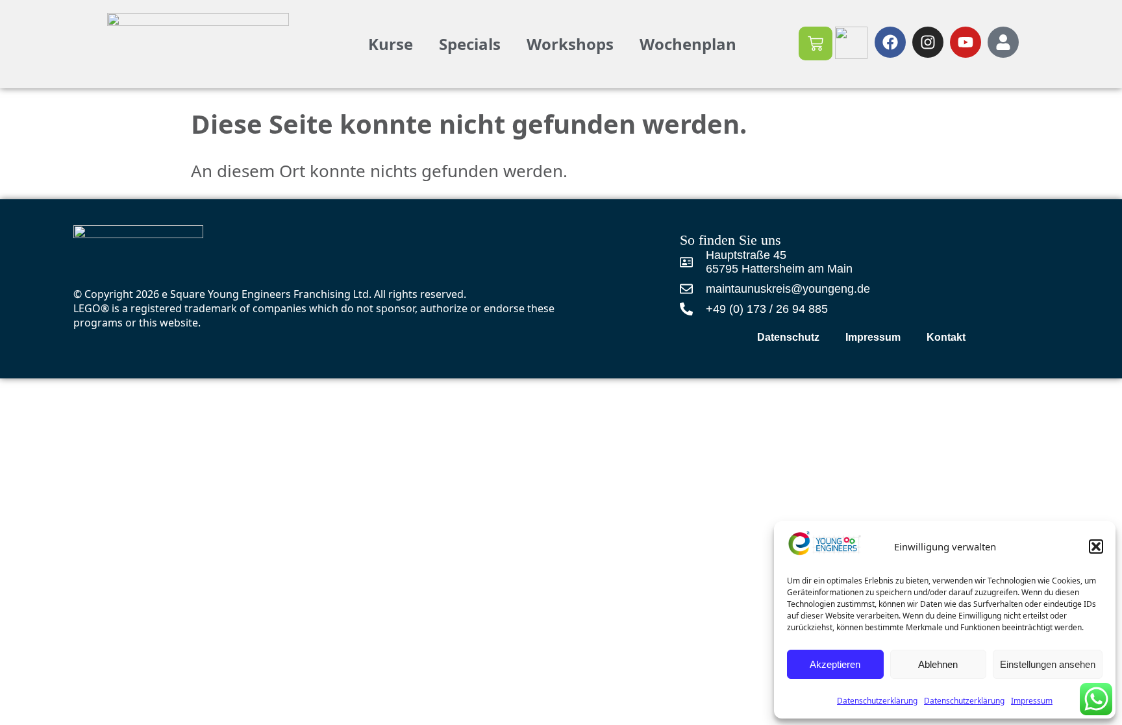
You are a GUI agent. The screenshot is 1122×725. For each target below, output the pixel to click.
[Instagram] (927, 42)
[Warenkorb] (815, 43)
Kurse (390, 44)
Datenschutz (788, 337)
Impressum (873, 337)
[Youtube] (965, 42)
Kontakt (946, 337)
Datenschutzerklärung (877, 700)
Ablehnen (938, 664)
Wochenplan (688, 44)
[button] (1096, 546)
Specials (470, 44)
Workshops (570, 44)
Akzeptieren (835, 664)
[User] (1003, 42)
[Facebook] (890, 42)
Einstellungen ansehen (1047, 664)
